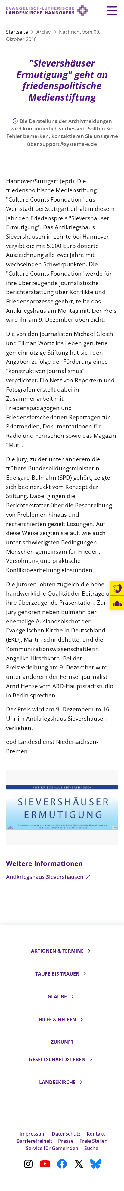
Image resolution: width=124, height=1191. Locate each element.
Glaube (57, 996)
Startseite (17, 32)
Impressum (33, 1133)
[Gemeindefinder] (117, 603)
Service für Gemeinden (52, 1148)
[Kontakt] (117, 588)
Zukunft (62, 1042)
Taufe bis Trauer (57, 973)
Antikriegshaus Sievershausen (45, 876)
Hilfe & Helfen (57, 1019)
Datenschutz (66, 1133)
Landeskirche (57, 1082)
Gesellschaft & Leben (57, 1059)
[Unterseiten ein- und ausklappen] (89, 951)
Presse (65, 1141)
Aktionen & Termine (57, 951)
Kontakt (96, 1133)
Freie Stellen (93, 1141)
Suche (91, 1148)
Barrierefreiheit (34, 1141)
